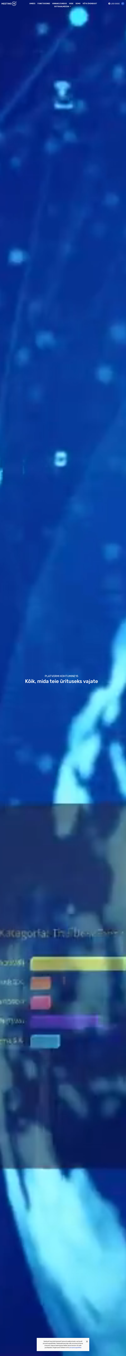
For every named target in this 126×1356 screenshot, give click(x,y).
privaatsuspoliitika (75, 1347)
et (123, 4)
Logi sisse (115, 4)
